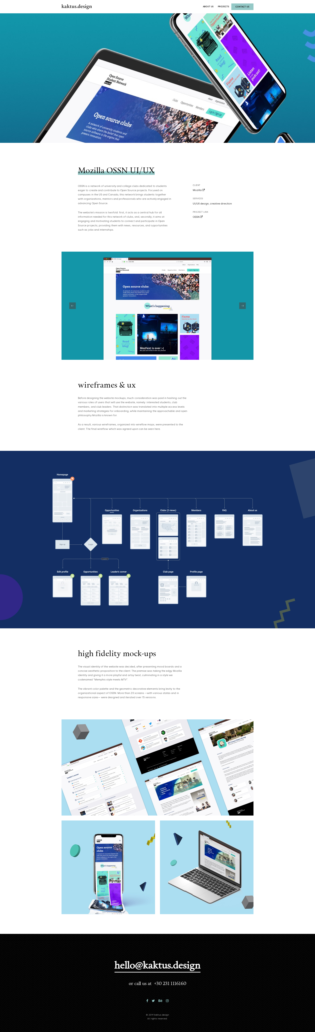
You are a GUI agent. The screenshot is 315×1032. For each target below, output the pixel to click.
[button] (242, 305)
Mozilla (197, 190)
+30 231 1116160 (170, 983)
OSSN (196, 216)
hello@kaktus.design (157, 964)
